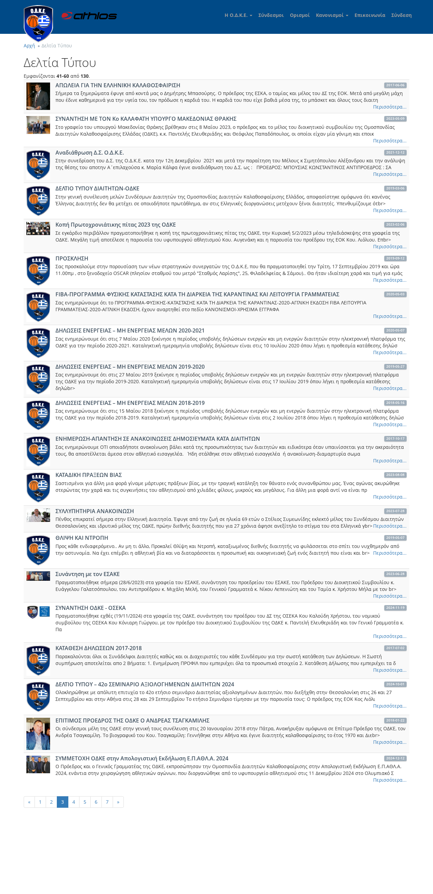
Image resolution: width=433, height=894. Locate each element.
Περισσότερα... (390, 107)
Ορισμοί (300, 15)
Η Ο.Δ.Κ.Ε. (237, 15)
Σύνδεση (401, 15)
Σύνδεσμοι (271, 15)
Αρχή (29, 45)
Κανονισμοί (330, 15)
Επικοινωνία (370, 15)
